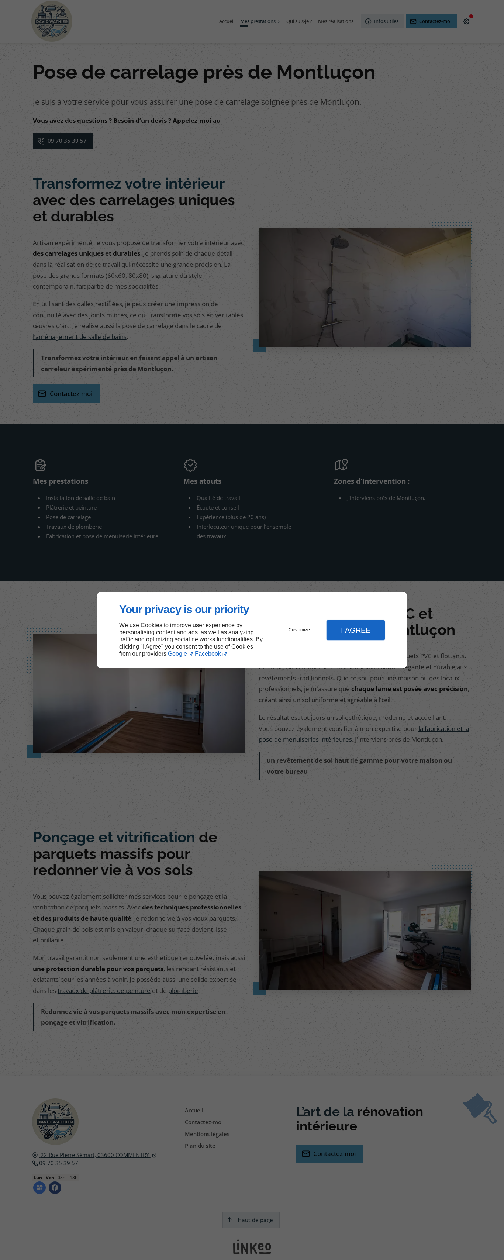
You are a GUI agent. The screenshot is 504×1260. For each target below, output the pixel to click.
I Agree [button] (355, 630)
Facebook (208, 653)
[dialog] (252, 630)
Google (177, 653)
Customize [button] (299, 629)
